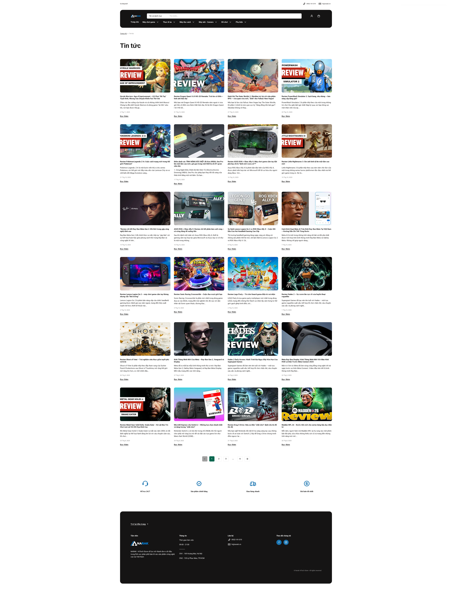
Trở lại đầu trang (138, 524)
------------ (182, 549)
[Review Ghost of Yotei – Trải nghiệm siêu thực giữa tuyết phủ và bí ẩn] (145, 339)
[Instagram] (286, 542)
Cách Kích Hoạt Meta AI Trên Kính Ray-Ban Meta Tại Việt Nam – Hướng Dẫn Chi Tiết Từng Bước (306, 230)
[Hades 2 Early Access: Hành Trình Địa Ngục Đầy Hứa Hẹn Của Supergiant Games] (253, 339)
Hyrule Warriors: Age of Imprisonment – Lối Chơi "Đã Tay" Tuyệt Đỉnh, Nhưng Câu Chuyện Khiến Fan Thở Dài (143, 97)
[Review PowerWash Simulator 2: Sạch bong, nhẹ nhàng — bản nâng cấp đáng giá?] (307, 76)
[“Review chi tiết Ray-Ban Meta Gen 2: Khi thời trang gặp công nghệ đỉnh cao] (145, 208)
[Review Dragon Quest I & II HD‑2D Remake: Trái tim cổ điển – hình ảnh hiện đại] (199, 76)
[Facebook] (279, 542)
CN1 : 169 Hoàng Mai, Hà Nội (190, 554)
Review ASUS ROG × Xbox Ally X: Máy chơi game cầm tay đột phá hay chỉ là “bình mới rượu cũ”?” (252, 163)
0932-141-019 (311, 4)
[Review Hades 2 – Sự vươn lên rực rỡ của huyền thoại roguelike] (307, 273)
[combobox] (235, 16)
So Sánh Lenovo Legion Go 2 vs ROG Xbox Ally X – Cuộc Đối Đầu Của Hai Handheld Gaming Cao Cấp (251, 230)
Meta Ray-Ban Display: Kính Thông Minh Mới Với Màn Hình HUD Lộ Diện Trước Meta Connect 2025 (305, 361)
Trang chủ (123, 33)
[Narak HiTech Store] (136, 15)
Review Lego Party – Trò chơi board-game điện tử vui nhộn (251, 294)
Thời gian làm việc (186, 540)
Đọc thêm (124, 116)
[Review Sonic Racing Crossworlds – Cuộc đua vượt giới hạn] (199, 273)
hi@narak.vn (326, 4)
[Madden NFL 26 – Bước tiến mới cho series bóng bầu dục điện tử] (307, 404)
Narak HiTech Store (301, 570)
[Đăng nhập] (311, 16)
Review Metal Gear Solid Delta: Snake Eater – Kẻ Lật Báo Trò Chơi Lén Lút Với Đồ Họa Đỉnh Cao (144, 426)
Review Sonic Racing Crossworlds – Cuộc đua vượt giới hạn (198, 294)
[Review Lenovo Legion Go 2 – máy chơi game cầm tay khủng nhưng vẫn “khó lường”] (145, 273)
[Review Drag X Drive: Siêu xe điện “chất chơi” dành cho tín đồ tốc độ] (253, 404)
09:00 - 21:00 (184, 545)
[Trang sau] (247, 458)
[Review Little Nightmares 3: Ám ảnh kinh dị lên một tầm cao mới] (307, 141)
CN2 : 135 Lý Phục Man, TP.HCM (191, 558)
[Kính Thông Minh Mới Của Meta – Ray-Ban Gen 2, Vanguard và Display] (199, 339)
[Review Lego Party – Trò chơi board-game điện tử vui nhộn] (253, 273)
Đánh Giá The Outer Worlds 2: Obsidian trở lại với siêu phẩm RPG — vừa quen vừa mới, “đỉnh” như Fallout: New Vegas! (252, 97)
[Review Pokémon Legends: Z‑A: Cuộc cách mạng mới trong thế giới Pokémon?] (145, 141)
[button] (318, 16)
